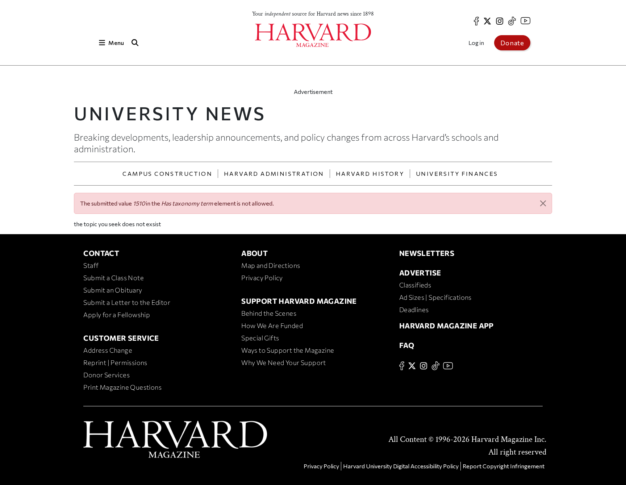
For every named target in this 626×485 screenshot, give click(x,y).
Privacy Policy (262, 278)
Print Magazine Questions (122, 387)
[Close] (543, 203)
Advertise (420, 272)
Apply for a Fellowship (116, 315)
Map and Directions (270, 265)
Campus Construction (167, 173)
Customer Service (121, 337)
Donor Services (106, 375)
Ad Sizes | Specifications (435, 297)
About (254, 253)
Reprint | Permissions (115, 362)
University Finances (457, 173)
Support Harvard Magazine (299, 301)
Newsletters (426, 253)
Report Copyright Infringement (503, 466)
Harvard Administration (274, 173)
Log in (476, 42)
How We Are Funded (272, 325)
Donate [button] (512, 43)
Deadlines (414, 310)
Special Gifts (260, 338)
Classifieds (415, 285)
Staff (91, 265)
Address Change (107, 350)
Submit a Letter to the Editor (126, 302)
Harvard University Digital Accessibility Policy (401, 466)
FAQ (406, 345)
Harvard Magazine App (446, 325)
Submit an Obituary (112, 290)
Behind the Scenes (268, 313)
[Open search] (135, 42)
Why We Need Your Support (283, 362)
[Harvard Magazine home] (313, 35)
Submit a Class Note (113, 278)
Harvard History (370, 173)
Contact (101, 253)
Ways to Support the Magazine (287, 350)
